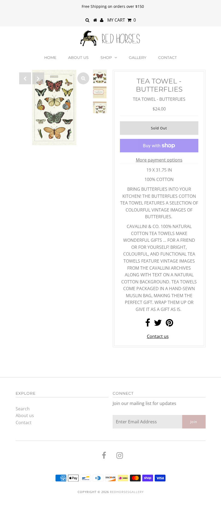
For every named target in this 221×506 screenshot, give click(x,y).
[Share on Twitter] (158, 324)
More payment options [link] (159, 160)
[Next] (38, 78)
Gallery (137, 57)
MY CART (121, 20)
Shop (106, 57)
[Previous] (25, 78)
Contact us (158, 336)
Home (50, 57)
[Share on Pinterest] (169, 324)
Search (23, 409)
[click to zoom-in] (83, 78)
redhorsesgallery (127, 492)
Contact (167, 57)
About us (78, 57)
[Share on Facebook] (147, 324)
